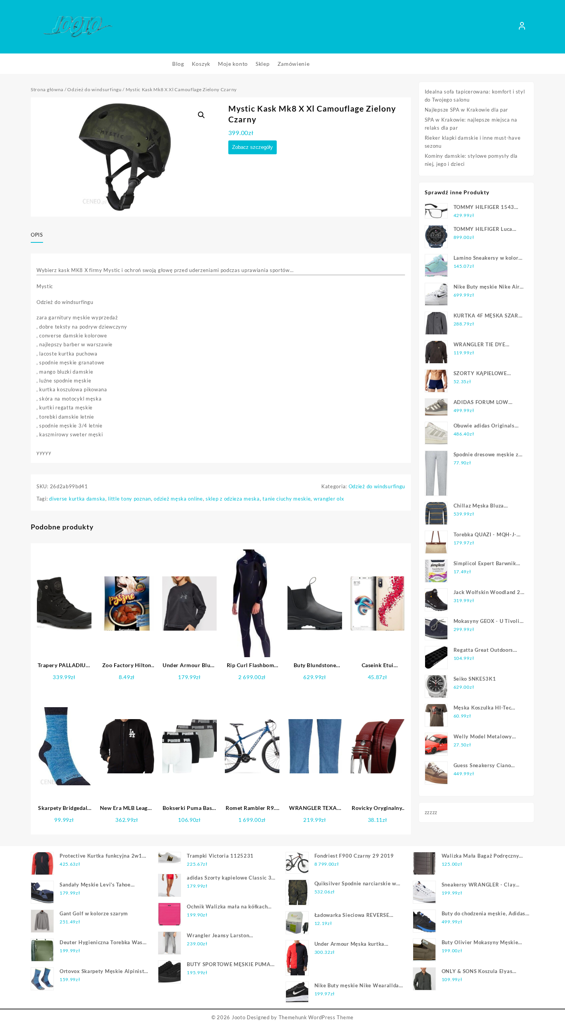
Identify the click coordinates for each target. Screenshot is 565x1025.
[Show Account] (522, 27)
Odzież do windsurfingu (94, 89)
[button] (201, 115)
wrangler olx (329, 499)
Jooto (239, 1017)
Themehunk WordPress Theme (316, 1017)
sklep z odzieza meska (233, 499)
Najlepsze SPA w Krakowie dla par (466, 110)
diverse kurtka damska (77, 499)
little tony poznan (129, 499)
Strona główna (47, 89)
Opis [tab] (37, 235)
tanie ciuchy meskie (287, 499)
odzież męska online (178, 499)
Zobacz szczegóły (252, 147)
